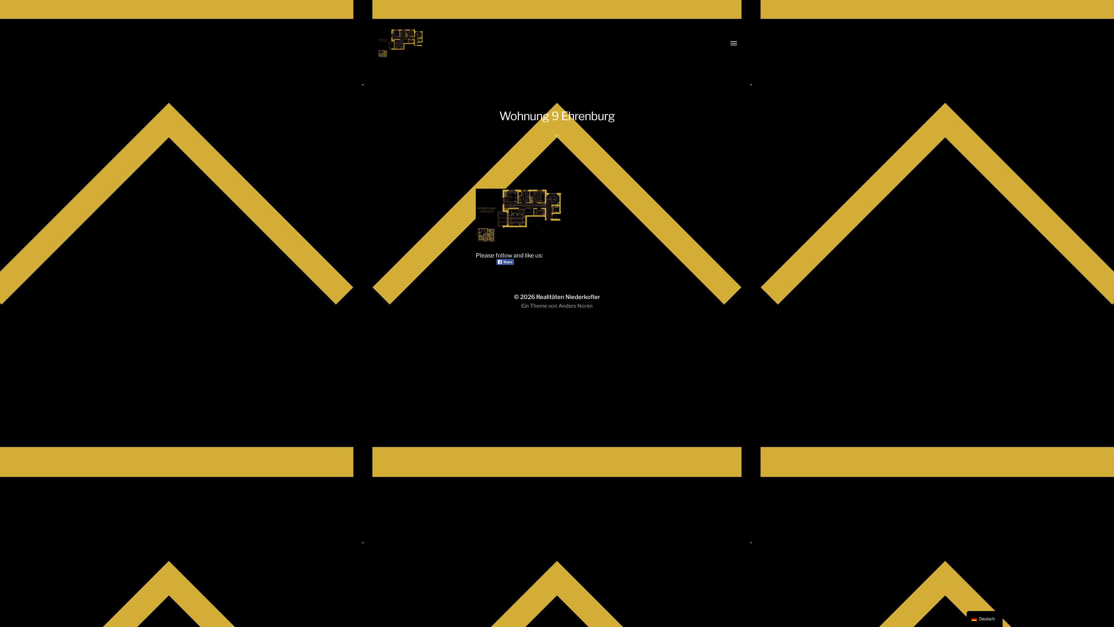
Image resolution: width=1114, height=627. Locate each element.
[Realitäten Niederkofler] (545, 43)
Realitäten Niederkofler (568, 296)
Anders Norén (575, 306)
